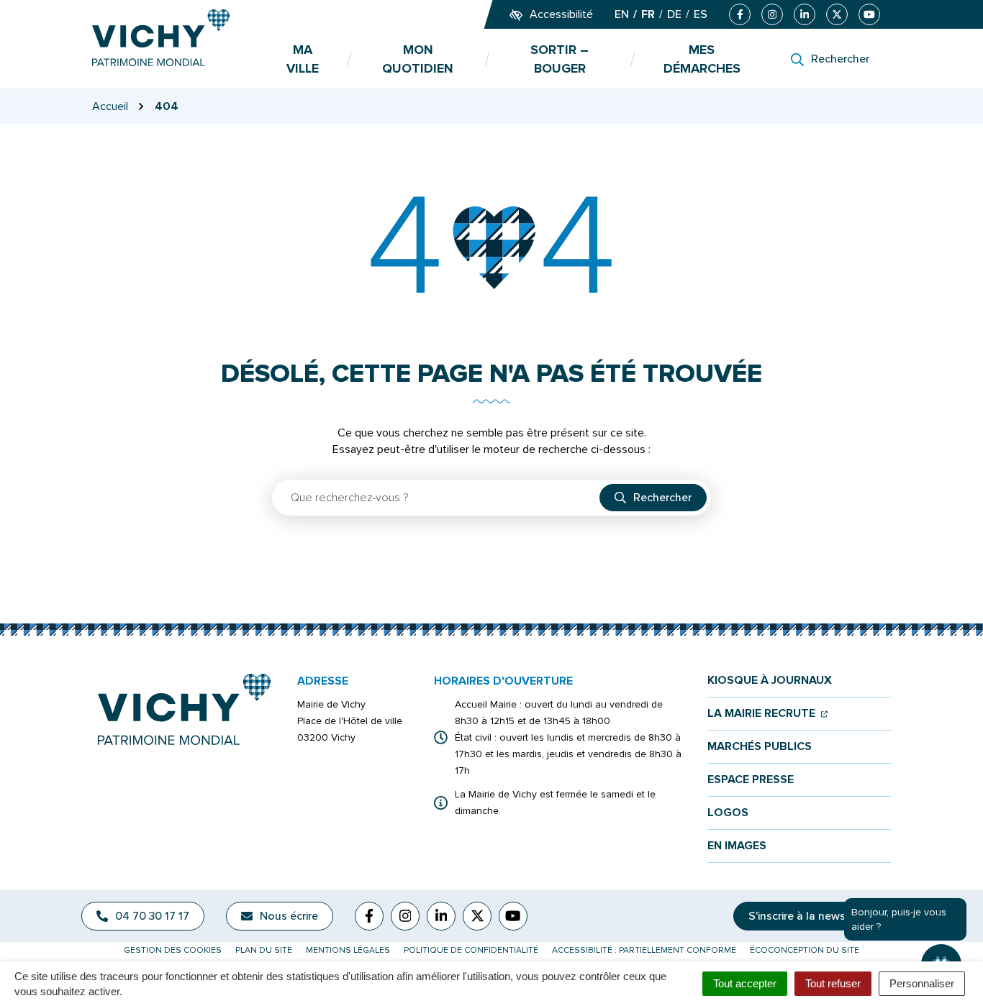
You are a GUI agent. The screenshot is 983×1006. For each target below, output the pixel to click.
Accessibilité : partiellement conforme (644, 950)
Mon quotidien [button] (417, 59)
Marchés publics (759, 747)
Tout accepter (744, 983)
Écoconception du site (804, 950)
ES (700, 14)
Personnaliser (921, 983)
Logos (727, 813)
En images (736, 846)
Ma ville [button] (302, 59)
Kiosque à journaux (769, 680)
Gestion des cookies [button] (173, 950)
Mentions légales (348, 950)
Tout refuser (833, 983)
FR (648, 14)
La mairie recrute (767, 714)
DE (674, 14)
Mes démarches (701, 59)
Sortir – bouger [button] (559, 59)
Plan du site (263, 950)
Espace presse (750, 780)
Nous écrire (289, 916)
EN (622, 14)
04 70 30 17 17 (152, 916)
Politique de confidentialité (471, 950)
